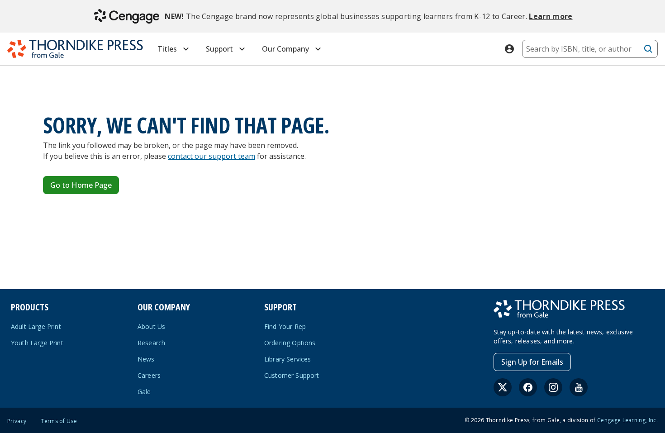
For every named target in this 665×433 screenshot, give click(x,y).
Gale (144, 391)
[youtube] (579, 387)
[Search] (648, 49)
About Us (151, 326)
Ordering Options (290, 342)
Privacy (16, 421)
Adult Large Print (36, 326)
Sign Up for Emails (532, 362)
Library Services (287, 359)
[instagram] (553, 387)
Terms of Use (59, 421)
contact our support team (211, 156)
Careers (149, 375)
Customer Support (291, 375)
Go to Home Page (81, 185)
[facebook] (528, 387)
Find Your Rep (285, 326)
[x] (503, 387)
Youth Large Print (37, 342)
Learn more (550, 16)
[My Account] (509, 49)
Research (151, 342)
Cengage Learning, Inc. (627, 420)
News (146, 359)
